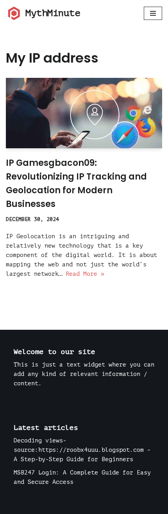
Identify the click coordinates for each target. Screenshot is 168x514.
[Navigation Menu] (153, 13)
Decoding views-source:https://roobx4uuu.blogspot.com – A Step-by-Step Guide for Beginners (82, 450)
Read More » (85, 274)
